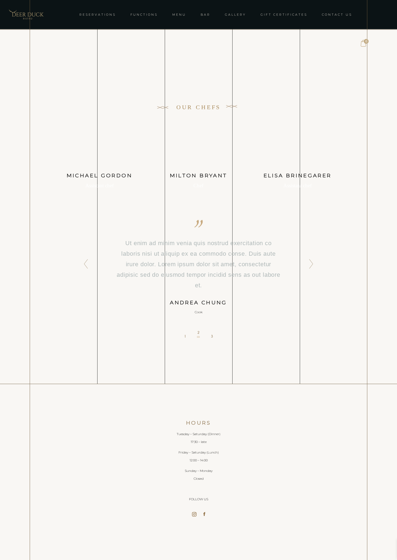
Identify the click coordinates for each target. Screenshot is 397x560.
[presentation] (84, 264)
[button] (185, 334)
